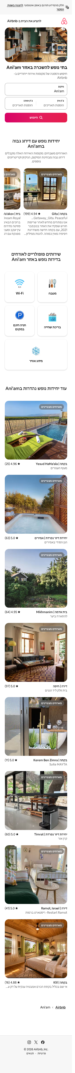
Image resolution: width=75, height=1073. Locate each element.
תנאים (30, 1053)
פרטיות (42, 1053)
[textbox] (51, 105)
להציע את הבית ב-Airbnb (24, 21)
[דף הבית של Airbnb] (64, 21)
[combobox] (36, 91)
